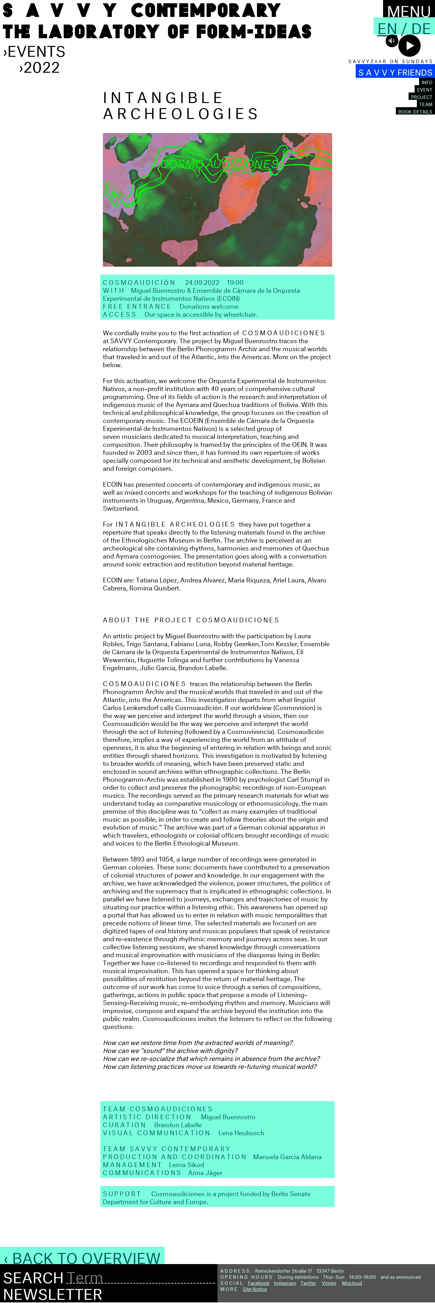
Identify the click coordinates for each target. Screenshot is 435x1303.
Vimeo (329, 1282)
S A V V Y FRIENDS (395, 71)
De (421, 25)
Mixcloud (352, 1282)
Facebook (258, 1282)
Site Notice (255, 1288)
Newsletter (53, 1291)
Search (33, 1275)
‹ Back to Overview (82, 1255)
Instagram (285, 1282)
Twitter (308, 1282)
